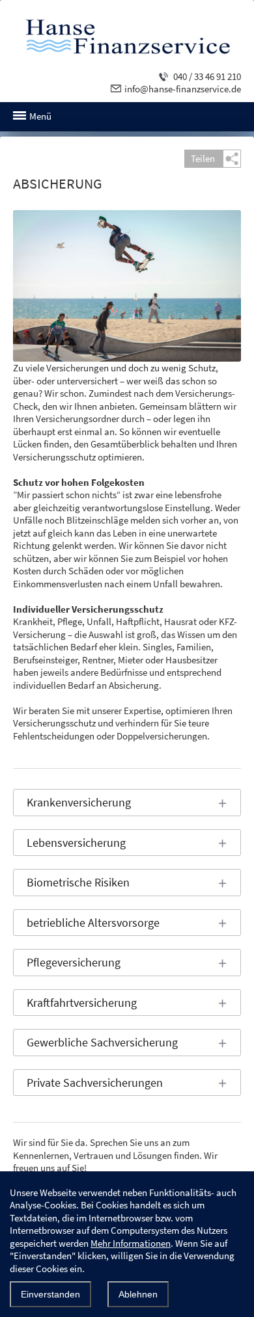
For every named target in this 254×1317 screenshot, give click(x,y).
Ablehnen (138, 1294)
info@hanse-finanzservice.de (182, 89)
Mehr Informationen (131, 1243)
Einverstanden (50, 1294)
